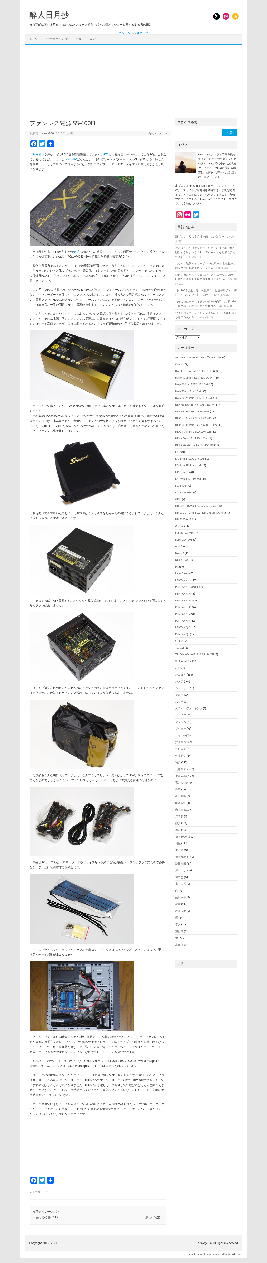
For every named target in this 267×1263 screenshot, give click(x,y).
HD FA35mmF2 (184, 519)
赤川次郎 (180, 910)
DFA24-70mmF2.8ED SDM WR (193, 431)
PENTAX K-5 (182, 613)
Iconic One (195, 1254)
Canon (179, 364)
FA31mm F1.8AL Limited (189, 458)
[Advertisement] (133, 79)
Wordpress (235, 1254)
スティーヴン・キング (188, 708)
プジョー (180, 728)
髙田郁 (179, 944)
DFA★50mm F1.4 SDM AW (191, 438)
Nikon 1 (179, 553)
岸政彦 (179, 816)
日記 (178, 843)
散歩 (178, 823)
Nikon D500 (182, 559)
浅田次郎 (180, 863)
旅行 (178, 829)
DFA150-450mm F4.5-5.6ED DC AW (196, 424)
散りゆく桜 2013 (45, 1217)
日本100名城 (182, 836)
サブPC (77, 251)
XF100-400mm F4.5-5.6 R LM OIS (194, 654)
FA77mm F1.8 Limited (188, 478)
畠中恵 (179, 877)
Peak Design (182, 573)
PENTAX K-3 (182, 593)
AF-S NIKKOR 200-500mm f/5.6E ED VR (198, 357)
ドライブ (180, 714)
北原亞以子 (182, 769)
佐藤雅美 (180, 755)
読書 (178, 904)
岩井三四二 (182, 809)
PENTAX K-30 (183, 607)
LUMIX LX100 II (184, 539)
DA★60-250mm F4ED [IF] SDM (193, 397)
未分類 (179, 850)
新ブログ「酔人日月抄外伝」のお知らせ (199, 236)
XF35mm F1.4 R (184, 661)
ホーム (33, 39)
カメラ (93, 39)
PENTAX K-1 (182, 580)
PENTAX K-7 (182, 620)
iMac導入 (38, 154)
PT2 (106, 154)
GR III (178, 499)
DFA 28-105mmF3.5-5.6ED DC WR (195, 404)
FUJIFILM (180, 485)
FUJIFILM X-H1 (184, 492)
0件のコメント (158, 133)
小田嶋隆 (180, 796)
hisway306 (47, 133)
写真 (78, 39)
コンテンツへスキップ (133, 33)
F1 (176, 451)
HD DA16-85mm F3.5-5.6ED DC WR (196, 505)
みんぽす (180, 674)
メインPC (71, 159)
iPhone (179, 526)
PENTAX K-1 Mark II (186, 586)
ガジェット (182, 688)
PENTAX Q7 (182, 634)
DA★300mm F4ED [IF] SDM (191, 384)
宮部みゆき (182, 782)
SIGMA (179, 640)
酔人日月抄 (49, 14)
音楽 (178, 924)
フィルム (180, 721)
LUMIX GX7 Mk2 (184, 532)
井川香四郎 (182, 742)
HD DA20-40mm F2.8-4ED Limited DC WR (200, 512)
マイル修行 (182, 735)
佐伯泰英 (180, 748)
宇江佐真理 (182, 775)
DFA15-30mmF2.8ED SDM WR (193, 418)
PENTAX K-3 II (183, 600)
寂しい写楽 (154, 1217)
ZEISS (178, 667)
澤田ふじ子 (182, 870)
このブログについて (56, 39)
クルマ (179, 694)
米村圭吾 (180, 883)
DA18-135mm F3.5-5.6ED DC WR (194, 377)
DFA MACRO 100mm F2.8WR (192, 411)
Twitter (179, 647)
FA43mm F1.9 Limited (188, 465)
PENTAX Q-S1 (183, 627)
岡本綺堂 (180, 802)
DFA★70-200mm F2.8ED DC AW (194, 445)
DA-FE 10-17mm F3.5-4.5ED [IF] (194, 370)
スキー (179, 701)
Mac (177, 546)
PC (46, 1191)
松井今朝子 (182, 856)
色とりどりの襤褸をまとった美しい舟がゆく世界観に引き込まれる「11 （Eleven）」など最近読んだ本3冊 (205, 252)
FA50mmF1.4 (183, 472)
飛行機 (179, 931)
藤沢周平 (180, 897)
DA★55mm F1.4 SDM (188, 391)
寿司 (178, 789)
